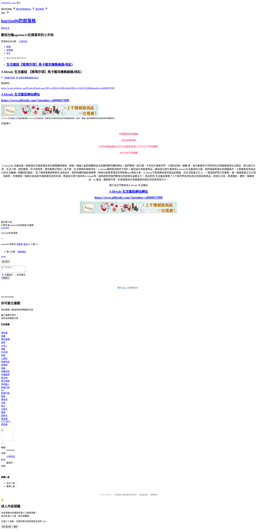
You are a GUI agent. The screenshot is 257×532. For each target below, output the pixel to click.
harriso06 (5, 228)
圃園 (3, 412)
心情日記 (23, 41)
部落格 (9, 50)
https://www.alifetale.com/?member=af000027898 (35, 100)
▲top (3, 256)
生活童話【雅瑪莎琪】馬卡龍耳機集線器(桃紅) (39, 64)
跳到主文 (5, 28)
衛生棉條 (5, 381)
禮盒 (3, 349)
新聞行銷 (5, 393)
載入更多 (5, 262)
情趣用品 (5, 362)
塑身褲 (4, 419)
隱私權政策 (143, 495)
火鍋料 (4, 358)
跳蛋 (3, 368)
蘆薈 (3, 396)
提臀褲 (4, 424)
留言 (25, 244)
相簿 (8, 47)
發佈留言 (5, 278)
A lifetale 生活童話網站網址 (20, 94)
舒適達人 (5, 384)
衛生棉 (4, 378)
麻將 (3, 342)
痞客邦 (19, 244)
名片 (8, 53)
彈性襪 (4, 333)
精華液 (4, 399)
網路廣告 (22, 252)
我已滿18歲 (6, 527)
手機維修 (5, 374)
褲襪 (3, 336)
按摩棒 (4, 365)
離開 (15, 527)
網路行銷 (5, 387)
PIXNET (108, 495)
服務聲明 (153, 495)
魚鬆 (3, 355)
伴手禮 (4, 352)
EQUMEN (5, 421)
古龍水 (4, 409)
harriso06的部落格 (18, 20)
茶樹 (3, 403)
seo (2, 390)
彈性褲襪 (5, 339)
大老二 (4, 346)
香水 (3, 406)
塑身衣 (4, 415)
